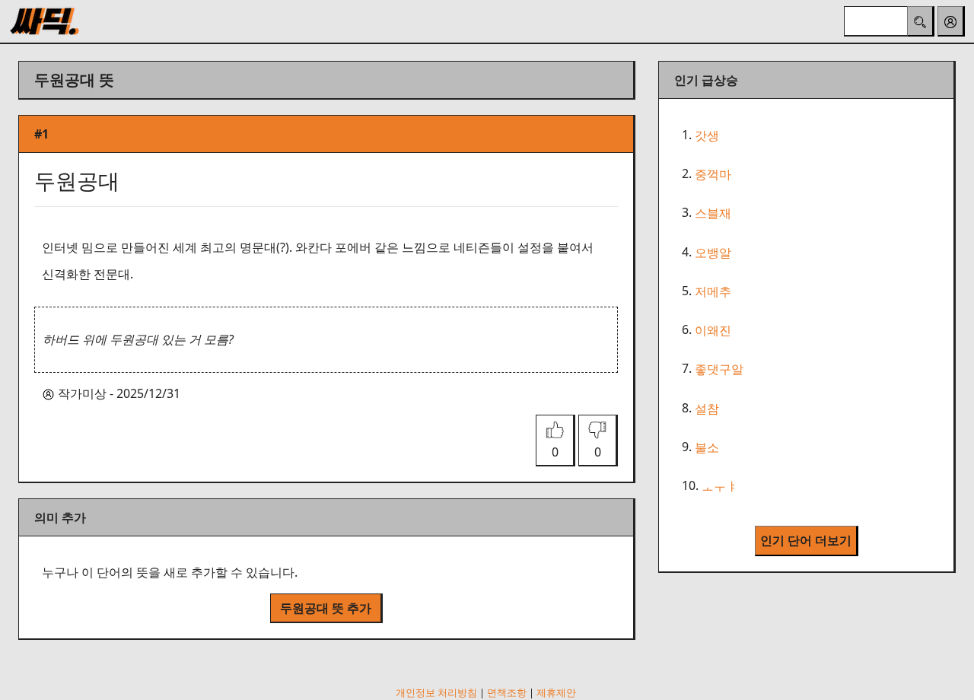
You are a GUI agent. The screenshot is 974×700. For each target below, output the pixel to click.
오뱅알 (713, 252)
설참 (707, 408)
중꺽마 (713, 174)
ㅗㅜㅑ (720, 486)
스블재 (713, 213)
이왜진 (713, 330)
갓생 (707, 135)
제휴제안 (556, 692)
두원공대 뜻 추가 (325, 608)
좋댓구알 (719, 369)
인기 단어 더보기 (805, 540)
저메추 (713, 291)
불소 (707, 447)
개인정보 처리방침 (436, 692)
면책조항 (507, 692)
